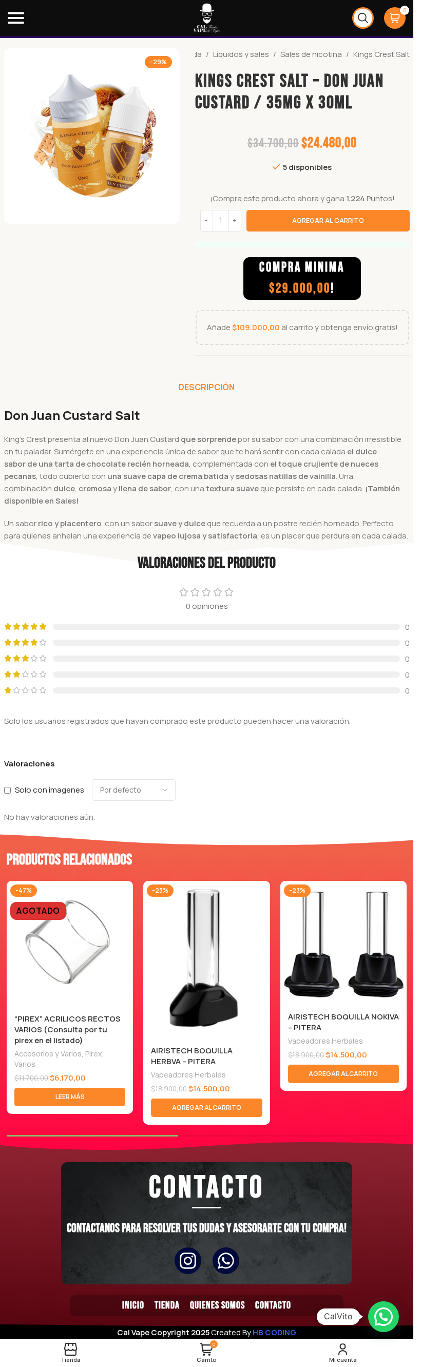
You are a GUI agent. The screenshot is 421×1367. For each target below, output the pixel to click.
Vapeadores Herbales (188, 1075)
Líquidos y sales (241, 54)
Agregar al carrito (328, 220)
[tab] (207, 387)
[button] (206, 1108)
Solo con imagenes (49, 789)
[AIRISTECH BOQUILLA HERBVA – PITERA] (206, 960)
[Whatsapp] (226, 1260)
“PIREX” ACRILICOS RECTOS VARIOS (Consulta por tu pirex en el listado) (67, 1029)
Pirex (93, 1053)
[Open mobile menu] (16, 18)
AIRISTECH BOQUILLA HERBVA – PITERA (192, 1056)
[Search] (363, 18)
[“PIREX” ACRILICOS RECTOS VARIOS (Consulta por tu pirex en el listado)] (70, 944)
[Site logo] (207, 17)
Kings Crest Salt (381, 54)
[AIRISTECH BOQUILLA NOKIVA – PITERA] (343, 943)
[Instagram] (188, 1260)
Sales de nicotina (311, 54)
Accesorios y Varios (48, 1053)
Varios (24, 1064)
